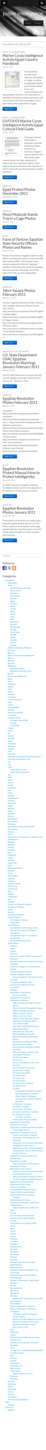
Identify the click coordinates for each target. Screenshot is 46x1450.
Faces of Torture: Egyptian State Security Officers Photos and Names (23, 243)
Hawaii (12, 1226)
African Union (15, 590)
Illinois (13, 1231)
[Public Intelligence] (23, 13)
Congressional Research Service (22, 984)
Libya (12, 616)
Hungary (11, 749)
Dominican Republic (15, 712)
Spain (10, 891)
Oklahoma (14, 1332)
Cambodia (11, 684)
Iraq (9, 764)
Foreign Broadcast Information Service (28, 977)
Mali (12, 619)
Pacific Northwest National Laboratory (25, 1337)
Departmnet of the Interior (20, 1184)
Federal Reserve (16, 1205)
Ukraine (11, 912)
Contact (38, 23)
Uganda (13, 645)
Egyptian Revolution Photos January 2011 (19, 510)
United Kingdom (14, 917)
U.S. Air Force (18, 1060)
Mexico (10, 811)
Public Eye (9, 1407)
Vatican (10, 1386)
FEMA (12, 1210)
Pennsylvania (15, 1340)
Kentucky (14, 1239)
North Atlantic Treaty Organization (21, 826)
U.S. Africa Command (20, 1057)
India (10, 751)
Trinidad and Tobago (16, 907)
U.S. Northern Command (22, 1104)
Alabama (13, 946)
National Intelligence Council (24, 1324)
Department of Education (20, 1122)
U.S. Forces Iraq (18, 1078)
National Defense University (23, 1034)
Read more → (9, 109)
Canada (10, 686)
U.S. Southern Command (22, 1109)
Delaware (13, 990)
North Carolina (16, 1301)
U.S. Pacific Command (21, 1106)
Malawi (10, 806)
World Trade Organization (18, 1399)
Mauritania (14, 621)
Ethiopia (13, 603)
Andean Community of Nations (20, 647)
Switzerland (12, 896)
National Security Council (23, 1373)
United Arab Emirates (16, 915)
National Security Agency (22, 1044)
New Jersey (14, 1290)
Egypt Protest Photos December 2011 (19, 191)
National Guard (16, 1267)
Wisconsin (14, 1376)
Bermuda (11, 663)
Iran (9, 762)
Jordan (10, 780)
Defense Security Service (22, 1016)
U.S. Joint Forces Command (23, 1083)
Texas (12, 1347)
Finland (11, 728)
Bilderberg (12, 666)
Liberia (13, 614)
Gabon (12, 606)
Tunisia (13, 642)
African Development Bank (20, 588)
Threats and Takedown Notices (20, 904)
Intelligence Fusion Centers (23, 1145)
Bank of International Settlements (21, 655)
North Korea (12, 829)
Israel (10, 767)
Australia (11, 650)
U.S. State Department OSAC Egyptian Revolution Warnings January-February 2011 (21, 361)
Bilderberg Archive (17, 668)
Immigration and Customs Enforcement (28, 1143)
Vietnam (11, 1394)
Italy (9, 774)
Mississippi (14, 1254)
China (10, 691)
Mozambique (15, 627)
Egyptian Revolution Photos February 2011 (20, 400)
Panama (11, 847)
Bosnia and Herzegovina (17, 676)
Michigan (11, 813)
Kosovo (11, 782)
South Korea (12, 889)
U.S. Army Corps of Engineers (24, 1067)
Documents (9, 580)
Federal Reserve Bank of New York (26, 1207)
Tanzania (13, 640)
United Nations (13, 925)
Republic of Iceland (15, 868)
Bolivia (10, 673)
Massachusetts (15, 1246)
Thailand (11, 902)
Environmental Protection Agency (23, 1189)
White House (15, 1371)
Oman (10, 834)
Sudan (12, 637)
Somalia (13, 634)
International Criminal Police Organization (24, 756)
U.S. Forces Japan (19, 1080)
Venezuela (12, 1389)
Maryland (14, 1244)
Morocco (13, 624)
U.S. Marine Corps (17, 52)
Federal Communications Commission (24, 1202)
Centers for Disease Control (21, 971)
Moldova (11, 816)
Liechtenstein (13, 798)
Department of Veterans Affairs (25, 1021)
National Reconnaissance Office (25, 1041)
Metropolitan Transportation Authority (28, 1298)
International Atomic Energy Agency (24, 927)
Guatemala (12, 743)
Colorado (13, 979)
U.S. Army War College (21, 1070)
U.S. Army (16, 1065)
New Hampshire (16, 1288)
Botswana (14, 593)
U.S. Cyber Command (23, 1117)
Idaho (12, 1228)
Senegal (13, 629)
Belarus (10, 658)
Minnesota (14, 1252)
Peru (9, 852)
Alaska (12, 948)
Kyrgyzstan (12, 787)
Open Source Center (20, 1327)
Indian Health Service (21, 1130)
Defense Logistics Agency (22, 1013)
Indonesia (11, 754)
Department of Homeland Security (23, 1132)
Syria (10, 899)
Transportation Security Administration (28, 1150)
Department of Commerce (20, 997)
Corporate (11, 697)
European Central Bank (19, 720)
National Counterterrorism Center (26, 1321)
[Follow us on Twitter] (9, 568)
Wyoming (14, 1379)
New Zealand (13, 821)
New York (13, 1296)
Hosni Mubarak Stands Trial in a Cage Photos (20, 216)
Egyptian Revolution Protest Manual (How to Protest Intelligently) (21, 472)
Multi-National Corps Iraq (23, 1031)
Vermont (13, 1358)
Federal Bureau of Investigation (22, 1195)
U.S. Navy (16, 1088)
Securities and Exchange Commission (24, 1342)
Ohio (12, 1329)
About (28, 23)
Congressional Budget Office (21, 982)
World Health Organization (20, 940)
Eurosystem (14, 725)
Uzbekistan (12, 1384)
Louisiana (14, 1241)
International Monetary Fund (19, 759)
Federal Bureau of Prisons (20, 1200)
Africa (10, 585)
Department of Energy (18, 1124)
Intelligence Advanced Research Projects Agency (25, 1315)
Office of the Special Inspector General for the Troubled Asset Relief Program (28, 1177)
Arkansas (13, 953)
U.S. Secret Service (20, 1153)
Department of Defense (19, 1000)
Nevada (13, 1285)
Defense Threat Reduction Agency (26, 1018)
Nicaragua (11, 824)
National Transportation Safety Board (24, 1280)
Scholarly (11, 878)
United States (13, 943)
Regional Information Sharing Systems (28, 1148)
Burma (10, 681)
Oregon (13, 1334)
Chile (10, 689)
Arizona (13, 951)
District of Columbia (18, 1187)
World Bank (12, 1397)
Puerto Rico (12, 863)
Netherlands (12, 819)
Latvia (10, 793)
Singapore (12, 881)
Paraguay (11, 850)
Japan (10, 777)
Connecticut (15, 987)
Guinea (13, 609)
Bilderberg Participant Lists (21, 671)
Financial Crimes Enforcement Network (28, 1171)
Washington (15, 1363)
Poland (10, 857)
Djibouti (13, 598)
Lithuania (11, 800)
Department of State (12, 351)
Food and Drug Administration (22, 1215)
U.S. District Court (17, 1353)
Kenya (12, 611)
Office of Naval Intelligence (25, 1096)
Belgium (11, 660)
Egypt (5, 52)
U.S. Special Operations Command (26, 1112)
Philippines (12, 855)
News (7, 1402)
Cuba (10, 702)
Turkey (10, 909)
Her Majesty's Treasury (19, 920)
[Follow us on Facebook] (5, 568)
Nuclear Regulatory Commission (22, 1306)
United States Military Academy (25, 1119)
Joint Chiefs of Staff (20, 1023)
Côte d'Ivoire (15, 596)
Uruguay (11, 1381)
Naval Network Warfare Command (28, 1091)
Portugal (11, 860)
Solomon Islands (14, 883)
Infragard (16, 1197)
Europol (13, 723)
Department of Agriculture (20, 992)
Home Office (15, 922)
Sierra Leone (15, 632)
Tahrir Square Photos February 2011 (19, 292)
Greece (10, 741)
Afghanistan (12, 583)
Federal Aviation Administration (22, 1192)
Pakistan (11, 842)
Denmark (11, 710)
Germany (11, 738)
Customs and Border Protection (25, 1135)
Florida (13, 1213)
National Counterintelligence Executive (28, 1319)
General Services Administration (22, 1218)
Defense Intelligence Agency (24, 1010)
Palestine (11, 845)
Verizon (11, 1392)
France (10, 730)
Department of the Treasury (21, 1169)
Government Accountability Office (23, 1223)
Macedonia (12, 803)
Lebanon (11, 795)
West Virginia (15, 1368)
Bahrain (11, 653)
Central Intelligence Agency (21, 974)
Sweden (11, 894)
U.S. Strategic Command (22, 1114)
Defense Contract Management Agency (28, 1008)
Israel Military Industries (19, 772)
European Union (14, 717)
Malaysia (11, 808)
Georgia (11, 736)
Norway (11, 832)
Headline (7, 186)
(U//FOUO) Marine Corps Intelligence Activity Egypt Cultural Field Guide (23, 125)
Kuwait (10, 785)
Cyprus (10, 704)
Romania (11, 870)
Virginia (13, 1360)
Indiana (13, 1233)
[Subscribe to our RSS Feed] (14, 568)
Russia (10, 873)
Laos (9, 790)
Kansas (13, 1236)
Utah (12, 1355)
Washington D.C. (16, 1366)
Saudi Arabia (13, 876)
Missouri (13, 1257)
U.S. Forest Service (20, 995)
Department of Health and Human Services (26, 1127)
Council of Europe (15, 699)
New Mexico (15, 1293)
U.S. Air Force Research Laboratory (26, 1062)
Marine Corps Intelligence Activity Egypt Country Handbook (23, 59)
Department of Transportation (21, 1182)
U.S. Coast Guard (19, 1075)
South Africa (12, 886)
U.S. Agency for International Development (26, 1350)
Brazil (10, 679)
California (14, 964)
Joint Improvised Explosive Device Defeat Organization (26, 1027)
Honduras (11, 746)
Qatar (10, 865)
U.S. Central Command (21, 1073)
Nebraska (13, 1283)
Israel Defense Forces (18, 769)
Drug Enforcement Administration (26, 1163)
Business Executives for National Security (26, 961)
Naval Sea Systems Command (26, 1093)
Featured (11, 1404)
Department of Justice (18, 1161)
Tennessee (14, 1345)
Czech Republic (13, 707)
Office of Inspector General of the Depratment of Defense (26, 1053)
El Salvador (12, 715)
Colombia (11, 694)
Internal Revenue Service (22, 1174)
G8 (9, 733)
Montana (13, 1259)
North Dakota (15, 1303)
